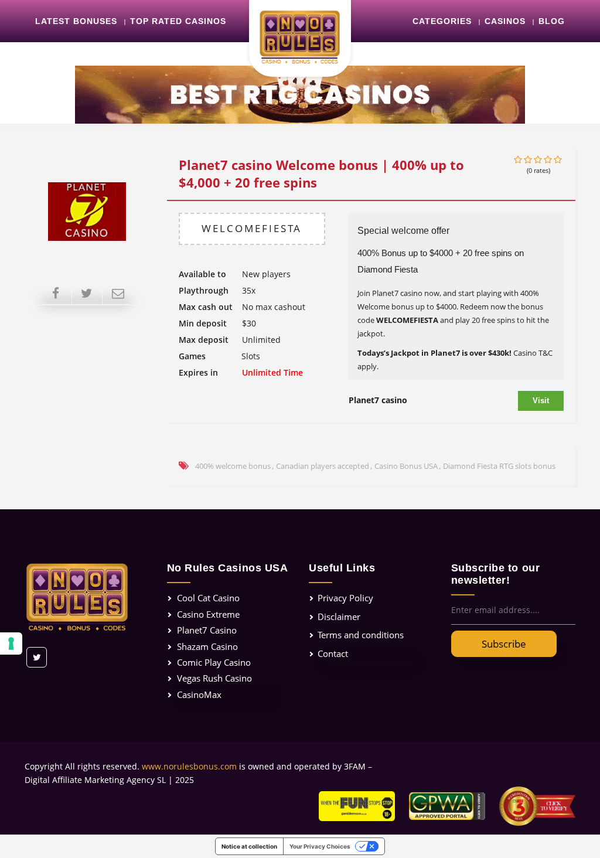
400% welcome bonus (233, 466)
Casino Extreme (208, 614)
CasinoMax (199, 694)
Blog (551, 21)
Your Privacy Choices (319, 846)
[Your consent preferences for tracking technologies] (11, 643)
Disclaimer (339, 616)
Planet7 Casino (207, 630)
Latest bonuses (76, 21)
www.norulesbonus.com (189, 766)
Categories (442, 21)
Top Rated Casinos (178, 21)
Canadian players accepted (322, 466)
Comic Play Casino (214, 662)
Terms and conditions (361, 635)
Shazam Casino (207, 646)
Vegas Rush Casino (214, 678)
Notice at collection (249, 846)
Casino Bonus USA (406, 466)
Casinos (505, 21)
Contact (333, 653)
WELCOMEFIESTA (252, 228)
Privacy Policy (345, 598)
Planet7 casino (378, 400)
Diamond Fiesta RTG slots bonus (499, 466)
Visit (541, 400)
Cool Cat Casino (208, 598)
